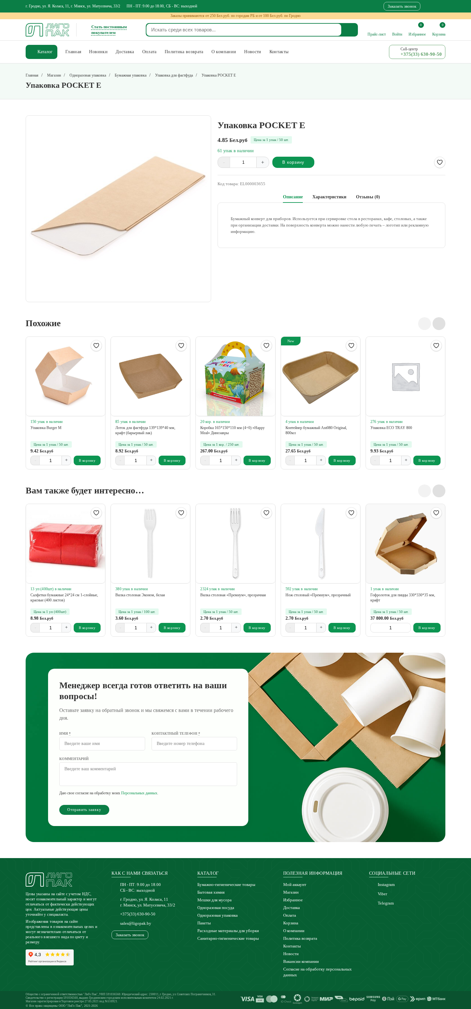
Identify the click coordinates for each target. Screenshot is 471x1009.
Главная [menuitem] (73, 51)
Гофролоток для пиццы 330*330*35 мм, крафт (402, 597)
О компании (293, 930)
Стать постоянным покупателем (109, 29)
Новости (291, 953)
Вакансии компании (301, 961)
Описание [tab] (293, 196)
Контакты (292, 946)
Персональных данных (139, 793)
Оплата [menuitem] (149, 51)
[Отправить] (350, 30)
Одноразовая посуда (215, 907)
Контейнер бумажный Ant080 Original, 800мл (316, 430)
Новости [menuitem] (252, 51)
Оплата (289, 915)
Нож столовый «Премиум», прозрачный (318, 595)
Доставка (291, 907)
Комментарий (74, 759)
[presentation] (424, 323)
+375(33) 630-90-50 (137, 914)
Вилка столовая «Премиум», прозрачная (233, 595)
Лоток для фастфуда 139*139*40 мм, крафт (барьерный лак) (145, 430)
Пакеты (204, 923)
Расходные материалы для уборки (228, 930)
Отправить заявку (84, 809)
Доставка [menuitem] (125, 51)
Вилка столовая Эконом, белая (140, 595)
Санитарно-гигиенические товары (228, 938)
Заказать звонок (402, 6)
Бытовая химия (211, 892)
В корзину (293, 162)
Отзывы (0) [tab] (368, 196)
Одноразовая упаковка (217, 915)
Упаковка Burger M (46, 428)
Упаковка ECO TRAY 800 (391, 428)
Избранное (293, 899)
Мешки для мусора (214, 899)
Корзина (290, 923)
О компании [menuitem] (223, 51)
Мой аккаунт (294, 884)
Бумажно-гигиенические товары (226, 884)
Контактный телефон (176, 733)
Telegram (386, 903)
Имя (65, 733)
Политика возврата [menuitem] (184, 51)
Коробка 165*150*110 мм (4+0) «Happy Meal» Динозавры (232, 430)
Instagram (386, 884)
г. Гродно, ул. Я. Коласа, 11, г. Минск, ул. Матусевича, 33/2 (73, 6)
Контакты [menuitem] (279, 51)
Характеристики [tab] (329, 196)
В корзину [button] (87, 460)
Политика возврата (300, 938)
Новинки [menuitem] (98, 51)
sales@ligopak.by (135, 923)
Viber (382, 893)
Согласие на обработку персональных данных (317, 972)
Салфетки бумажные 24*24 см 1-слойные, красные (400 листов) (64, 597)
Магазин (291, 892)
